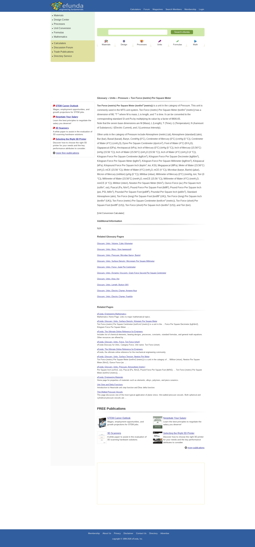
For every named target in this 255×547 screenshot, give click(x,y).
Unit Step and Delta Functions (110, 384)
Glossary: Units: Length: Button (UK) (113, 285)
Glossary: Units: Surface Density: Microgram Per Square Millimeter (126, 261)
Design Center (61, 19)
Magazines (158, 9)
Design (124, 44)
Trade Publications (63, 52)
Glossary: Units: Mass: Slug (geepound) (114, 249)
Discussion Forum (63, 47)
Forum (147, 9)
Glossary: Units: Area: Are (108, 279)
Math (195, 44)
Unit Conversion (62, 28)
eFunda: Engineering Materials (110, 377)
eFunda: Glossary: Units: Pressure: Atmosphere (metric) (121, 367)
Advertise (164, 533)
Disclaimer (128, 533)
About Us (107, 533)
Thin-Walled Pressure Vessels (110, 392)
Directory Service (63, 56)
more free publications (67, 153)
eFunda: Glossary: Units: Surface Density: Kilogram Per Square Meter (127, 321)
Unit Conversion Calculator (111, 213)
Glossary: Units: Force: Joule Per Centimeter (116, 267)
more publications (196, 447)
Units (159, 44)
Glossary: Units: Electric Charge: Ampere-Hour (117, 290)
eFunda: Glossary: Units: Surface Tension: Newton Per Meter (123, 356)
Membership (190, 9)
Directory (153, 533)
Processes (59, 24)
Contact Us (141, 533)
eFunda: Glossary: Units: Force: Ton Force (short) (118, 342)
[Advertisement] (73, 266)
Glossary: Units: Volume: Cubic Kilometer (115, 243)
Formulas (59, 32)
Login (201, 9)
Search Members (174, 9)
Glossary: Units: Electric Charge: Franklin (115, 296)
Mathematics (60, 37)
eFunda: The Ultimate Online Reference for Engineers (120, 331)
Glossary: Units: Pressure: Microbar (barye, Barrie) (118, 255)
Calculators (135, 9)
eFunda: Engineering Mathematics (111, 314)
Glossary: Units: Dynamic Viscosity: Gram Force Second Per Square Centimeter (131, 273)
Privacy (117, 533)
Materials (58, 15)
